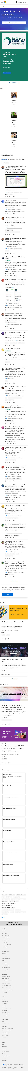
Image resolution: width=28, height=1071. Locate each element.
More (23, 159)
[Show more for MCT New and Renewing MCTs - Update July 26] (13, 273)
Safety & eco (16, 1067)
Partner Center (7, 830)
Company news (4, 1048)
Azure (3, 1021)
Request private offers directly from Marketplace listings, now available (14, 314)
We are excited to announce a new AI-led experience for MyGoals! (15, 368)
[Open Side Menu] (2, 2)
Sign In (24, 2)
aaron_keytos (8, 549)
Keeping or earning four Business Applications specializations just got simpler (13, 706)
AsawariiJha (7, 393)
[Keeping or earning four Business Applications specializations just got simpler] (14, 694)
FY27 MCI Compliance (10, 200)
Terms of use (4, 1067)
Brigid (6, 207)
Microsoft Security (5, 1001)
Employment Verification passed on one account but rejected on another (15, 506)
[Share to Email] (21, 924)
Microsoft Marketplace (6, 1033)
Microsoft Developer (5, 1023)
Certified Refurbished (5, 965)
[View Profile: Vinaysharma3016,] (2, 427)
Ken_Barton (7, 531)
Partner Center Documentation (10, 853)
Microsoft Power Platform (6, 1008)
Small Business (4, 1015)
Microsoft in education (6, 976)
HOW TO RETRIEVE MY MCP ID (12, 349)
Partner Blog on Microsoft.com (11, 797)
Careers (3, 1044)
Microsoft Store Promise (6, 967)
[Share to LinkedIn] (7, 924)
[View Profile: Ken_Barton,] (2, 525)
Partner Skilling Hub (8, 864)
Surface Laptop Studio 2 (6, 935)
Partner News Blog (8, 785)
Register (20, 2)
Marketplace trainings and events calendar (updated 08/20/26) (15, 238)
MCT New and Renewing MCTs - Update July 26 (15, 257)
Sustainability (4, 1060)
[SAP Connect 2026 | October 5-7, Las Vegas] (14, 650)
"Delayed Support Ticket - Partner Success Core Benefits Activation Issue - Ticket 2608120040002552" (15, 448)
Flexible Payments (5, 969)
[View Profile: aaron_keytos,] (2, 542)
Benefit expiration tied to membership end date (15, 333)
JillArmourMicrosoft (9, 376)
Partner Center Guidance (9, 841)
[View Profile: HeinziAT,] (2, 333)
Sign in (7, 594)
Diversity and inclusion (6, 1055)
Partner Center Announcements (11, 875)
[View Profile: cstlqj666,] (2, 563)
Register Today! (6, 72)
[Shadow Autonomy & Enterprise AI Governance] (14, 612)
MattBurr (7, 416)
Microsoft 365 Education (6, 983)
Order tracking (4, 962)
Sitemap (3, 1065)
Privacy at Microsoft (5, 1051)
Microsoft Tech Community (6, 1030)
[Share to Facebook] (9, 924)
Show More (14, 581)
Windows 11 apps (5, 947)
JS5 (2, 715)
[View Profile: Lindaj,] (2, 218)
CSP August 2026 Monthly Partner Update (15, 387)
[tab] (10, 83)
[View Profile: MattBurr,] (2, 407)
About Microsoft (4, 1046)
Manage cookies (21, 1065)
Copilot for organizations (6, 937)
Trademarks (10, 1067)
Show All (3, 917)
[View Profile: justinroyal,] (2, 167)
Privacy (15, 1065)
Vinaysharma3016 (9, 435)
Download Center (5, 955)
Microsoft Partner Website (9, 808)
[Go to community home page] (5, 2)
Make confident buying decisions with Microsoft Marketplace (14, 218)
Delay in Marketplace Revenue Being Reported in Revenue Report (14, 542)
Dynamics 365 (4, 1003)
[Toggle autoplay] (19, 83)
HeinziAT (7, 340)
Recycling (21, 1067)
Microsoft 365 (4, 1005)
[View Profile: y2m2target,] (2, 349)
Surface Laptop (4, 933)
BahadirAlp (7, 513)
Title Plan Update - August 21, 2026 (13, 746)
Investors (3, 1053)
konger (6, 267)
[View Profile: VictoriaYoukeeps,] (2, 280)
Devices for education (5, 978)
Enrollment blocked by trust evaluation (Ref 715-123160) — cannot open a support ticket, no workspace (15, 466)
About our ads (4, 1068)
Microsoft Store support (6, 958)
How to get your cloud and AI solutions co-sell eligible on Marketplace (15, 166)
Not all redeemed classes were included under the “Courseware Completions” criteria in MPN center (15, 485)
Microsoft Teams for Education (7, 980)
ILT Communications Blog (13, 754)
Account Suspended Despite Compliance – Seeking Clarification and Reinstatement (15, 427)
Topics (4, 6)
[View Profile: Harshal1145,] (2, 448)
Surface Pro (4, 930)
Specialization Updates (8, 715)
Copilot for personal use (6, 940)
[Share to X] (11, 924)
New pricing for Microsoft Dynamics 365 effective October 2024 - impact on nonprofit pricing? (15, 406)
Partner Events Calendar (9, 819)
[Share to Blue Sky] (16, 924)
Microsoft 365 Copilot (5, 1012)
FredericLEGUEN (8, 474)
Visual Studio (4, 1037)
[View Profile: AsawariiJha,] (2, 387)
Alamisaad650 (8, 493)
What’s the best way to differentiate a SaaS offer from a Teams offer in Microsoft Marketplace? (15, 280)
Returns (3, 960)
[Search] (16, 2)
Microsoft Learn (4, 1026)
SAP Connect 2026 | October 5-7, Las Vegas (13, 660)
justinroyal (7, 190)
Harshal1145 (8, 455)
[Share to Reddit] (14, 924)
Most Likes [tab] (18, 159)
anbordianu (4, 754)
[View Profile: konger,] (2, 257)
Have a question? (7, 774)
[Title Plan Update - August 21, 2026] (14, 734)
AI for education (4, 992)
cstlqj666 (7, 570)
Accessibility (4, 1058)
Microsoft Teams (4, 1010)
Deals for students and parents (7, 990)
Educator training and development (8, 987)
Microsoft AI (4, 998)
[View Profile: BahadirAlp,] (2, 506)
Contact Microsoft (9, 1065)
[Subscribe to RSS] (19, 924)
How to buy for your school (6, 985)
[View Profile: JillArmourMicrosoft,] (2, 369)
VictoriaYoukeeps (8, 303)
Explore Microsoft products (6, 944)
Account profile (4, 953)
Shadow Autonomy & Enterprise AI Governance (12, 623)
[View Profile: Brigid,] (2, 201)
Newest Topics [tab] (11, 159)
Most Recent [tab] (4, 159)
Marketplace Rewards (5, 1035)
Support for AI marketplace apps (7, 1028)
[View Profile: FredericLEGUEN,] (2, 467)
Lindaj (6, 225)
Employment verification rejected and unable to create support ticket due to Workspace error (14, 562)
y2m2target (7, 357)
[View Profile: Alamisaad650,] (2, 485)
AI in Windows (4, 942)
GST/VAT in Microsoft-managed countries (15, 524)
